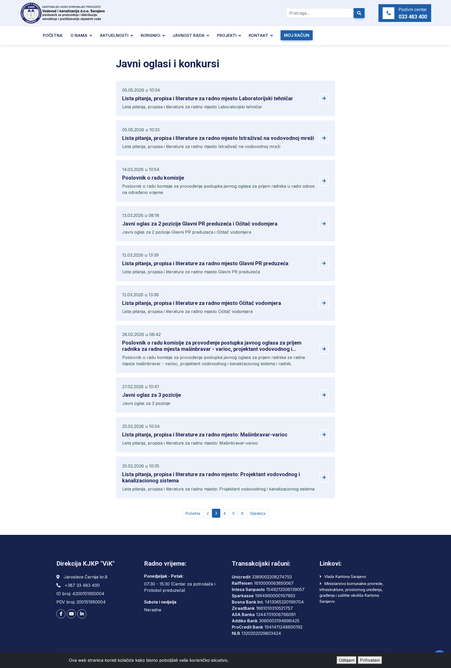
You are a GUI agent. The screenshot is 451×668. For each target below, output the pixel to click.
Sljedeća (257, 513)
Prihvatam (370, 660)
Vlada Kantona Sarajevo (345, 576)
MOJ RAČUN (296, 35)
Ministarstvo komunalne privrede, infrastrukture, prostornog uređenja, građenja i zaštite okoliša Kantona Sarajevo (351, 592)
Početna (53, 35)
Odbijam (346, 660)
